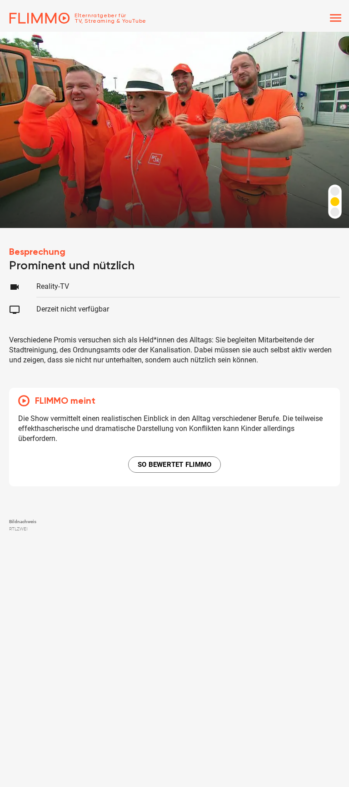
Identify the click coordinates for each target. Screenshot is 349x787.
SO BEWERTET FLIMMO (175, 464)
